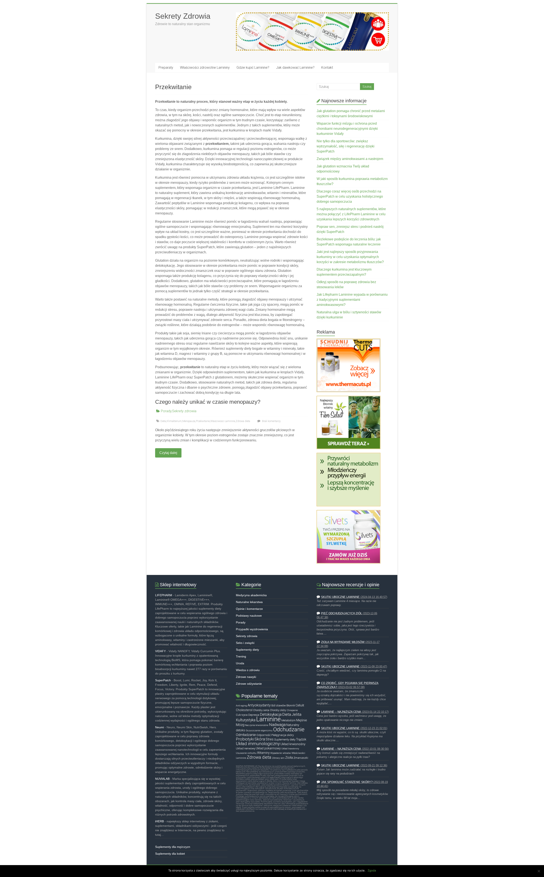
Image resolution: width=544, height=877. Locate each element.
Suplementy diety (247, 649)
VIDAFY (160, 651)
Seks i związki (245, 643)
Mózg (240, 725)
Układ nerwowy (245, 748)
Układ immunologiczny (258, 743)
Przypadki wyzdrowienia (252, 629)
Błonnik (290, 705)
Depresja (253, 714)
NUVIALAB (162, 778)
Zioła (289, 758)
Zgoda (372, 870)
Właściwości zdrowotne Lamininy (205, 68)
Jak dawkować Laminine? (295, 68)
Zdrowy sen (278, 757)
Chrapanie (292, 710)
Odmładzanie (246, 735)
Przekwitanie (203, 421)
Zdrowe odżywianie (249, 683)
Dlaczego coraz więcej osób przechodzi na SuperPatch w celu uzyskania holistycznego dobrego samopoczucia (350, 196)
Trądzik (301, 739)
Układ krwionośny (292, 744)
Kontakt (327, 68)
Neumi (159, 727)
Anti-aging (241, 705)
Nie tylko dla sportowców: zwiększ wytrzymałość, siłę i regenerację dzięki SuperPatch (345, 146)
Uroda (240, 663)
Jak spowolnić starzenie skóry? (347, 782)
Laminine (268, 719)
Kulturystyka (245, 720)
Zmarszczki (300, 757)
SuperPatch (163, 680)
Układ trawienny (290, 748)
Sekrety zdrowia (184, 411)
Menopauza (188, 421)
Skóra (260, 739)
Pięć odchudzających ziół (341, 613)
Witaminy (263, 753)
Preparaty (166, 68)
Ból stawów (278, 705)
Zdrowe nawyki (246, 677)
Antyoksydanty (259, 705)
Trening (241, 656)
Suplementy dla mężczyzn (172, 846)
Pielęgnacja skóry (282, 735)
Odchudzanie (289, 729)
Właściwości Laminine (222, 421)
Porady (166, 411)
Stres (269, 739)
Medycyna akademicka (251, 595)
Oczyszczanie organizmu (259, 730)
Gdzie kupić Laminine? (253, 68)
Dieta (163, 421)
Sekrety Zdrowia (182, 16)
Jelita (296, 714)
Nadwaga (277, 724)
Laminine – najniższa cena (341, 711)
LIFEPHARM (163, 595)
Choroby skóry (278, 710)
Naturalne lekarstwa (249, 602)
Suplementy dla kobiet (170, 853)
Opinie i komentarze (249, 608)
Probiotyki (245, 739)
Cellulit (300, 705)
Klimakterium (174, 421)
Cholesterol (244, 710)
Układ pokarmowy (268, 748)
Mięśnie (301, 720)
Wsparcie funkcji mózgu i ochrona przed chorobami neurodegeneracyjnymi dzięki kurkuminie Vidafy (347, 128)
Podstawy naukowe (249, 615)
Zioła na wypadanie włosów (342, 642)
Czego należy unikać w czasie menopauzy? (207, 402)
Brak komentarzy (271, 421)
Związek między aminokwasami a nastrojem (350, 159)
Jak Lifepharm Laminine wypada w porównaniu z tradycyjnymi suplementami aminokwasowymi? (352, 300)
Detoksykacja (271, 714)
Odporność (263, 735)
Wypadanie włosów (280, 753)
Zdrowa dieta (243, 421)
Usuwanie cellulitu (246, 753)
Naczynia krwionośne (256, 725)
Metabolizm (288, 720)
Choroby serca (261, 710)
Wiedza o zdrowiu (248, 670)
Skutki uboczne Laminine (340, 597)
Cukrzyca (242, 714)
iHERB (159, 821)
